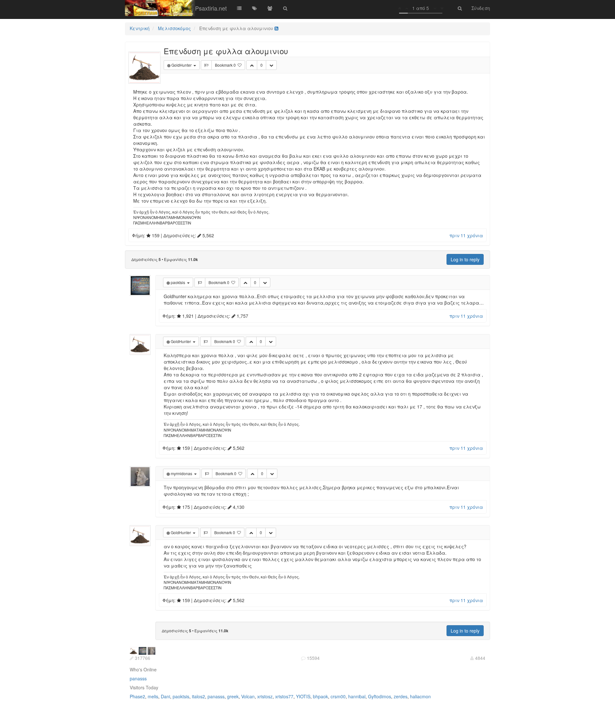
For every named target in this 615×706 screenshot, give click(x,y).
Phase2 (137, 696)
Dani (165, 696)
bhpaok (320, 696)
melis (153, 696)
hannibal (356, 696)
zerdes (400, 696)
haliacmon (420, 696)
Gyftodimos (379, 696)
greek (233, 696)
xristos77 (284, 696)
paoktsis (181, 696)
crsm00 (338, 696)
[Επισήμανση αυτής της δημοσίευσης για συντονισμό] (206, 65)
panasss (138, 678)
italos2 (198, 696)
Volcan (248, 696)
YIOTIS (303, 696)
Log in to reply (465, 259)
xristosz (265, 696)
